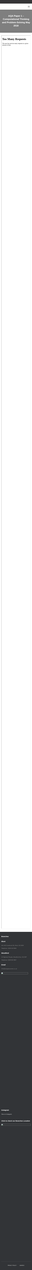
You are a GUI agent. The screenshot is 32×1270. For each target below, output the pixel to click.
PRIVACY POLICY (12, 1265)
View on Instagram (6, 1114)
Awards (22, 1265)
